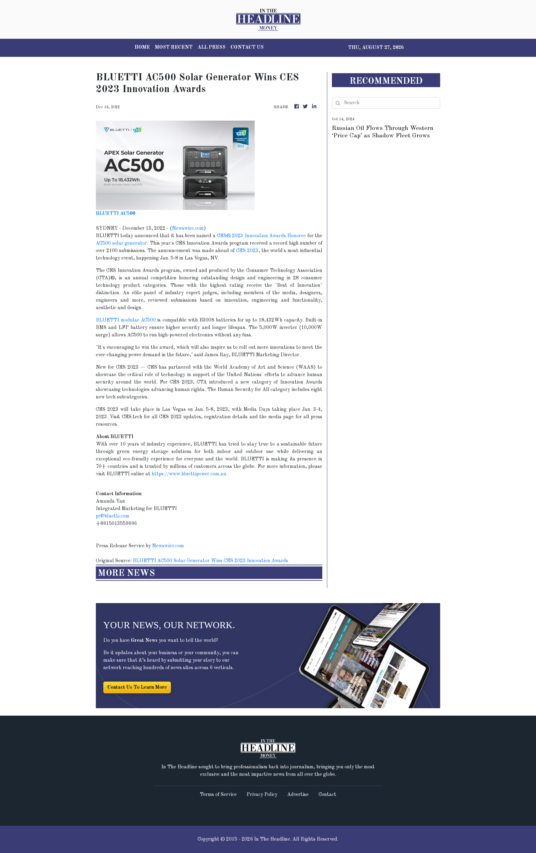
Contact (327, 794)
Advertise (298, 794)
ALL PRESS (212, 47)
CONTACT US (247, 47)
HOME (142, 47)
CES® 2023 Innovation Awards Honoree (261, 235)
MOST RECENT (174, 47)
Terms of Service (218, 794)
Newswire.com (188, 228)
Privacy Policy (262, 794)
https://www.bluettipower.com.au (189, 474)
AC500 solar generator (121, 243)
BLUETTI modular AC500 (126, 320)
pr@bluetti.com (112, 516)
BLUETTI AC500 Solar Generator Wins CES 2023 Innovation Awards (211, 560)
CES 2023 (247, 250)
